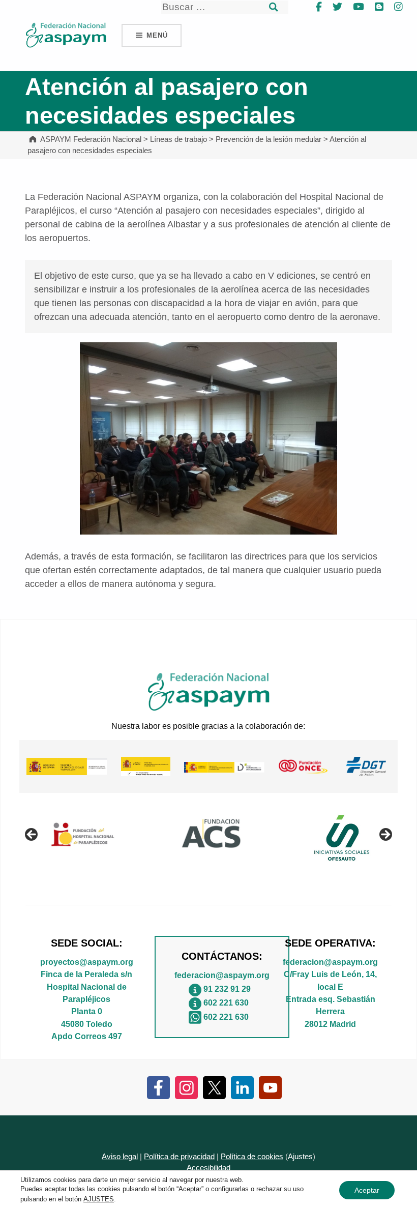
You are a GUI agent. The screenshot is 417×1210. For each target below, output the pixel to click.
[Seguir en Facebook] (158, 1086)
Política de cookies (252, 1157)
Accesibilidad (208, 1168)
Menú (156, 35)
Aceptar (366, 1190)
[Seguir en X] (214, 1086)
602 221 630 (226, 1002)
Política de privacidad (179, 1157)
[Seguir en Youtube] (270, 1086)
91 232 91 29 (227, 988)
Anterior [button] (32, 835)
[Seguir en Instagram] (186, 1086)
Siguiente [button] (385, 835)
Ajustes (300, 1157)
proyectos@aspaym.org (86, 961)
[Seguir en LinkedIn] (242, 1086)
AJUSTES (98, 1199)
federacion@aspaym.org (222, 975)
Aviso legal (120, 1157)
